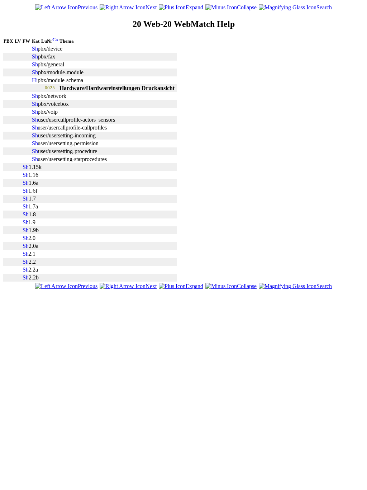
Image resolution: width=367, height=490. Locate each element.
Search (324, 7)
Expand (194, 7)
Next (151, 7)
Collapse (247, 7)
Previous (87, 7)
